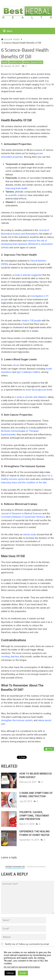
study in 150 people (31, 320)
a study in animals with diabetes (31, 397)
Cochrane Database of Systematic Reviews (23, 516)
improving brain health (17, 188)
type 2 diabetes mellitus (28, 372)
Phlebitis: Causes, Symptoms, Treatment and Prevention (34, 816)
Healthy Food (16, 62)
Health (5, 62)
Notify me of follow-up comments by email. (27, 944)
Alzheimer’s (34, 244)
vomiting (5, 656)
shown (16, 365)
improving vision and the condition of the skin (24, 482)
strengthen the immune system (17, 720)
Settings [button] (10, 973)
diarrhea (15, 656)
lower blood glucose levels (39, 389)
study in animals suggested (28, 275)
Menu (9, 31)
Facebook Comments (36, 866)
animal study (29, 534)
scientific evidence (17, 195)
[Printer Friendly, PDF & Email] (49, 748)
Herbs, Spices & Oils (33, 62)
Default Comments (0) (15, 866)
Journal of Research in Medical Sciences (21, 513)
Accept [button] (23, 973)
